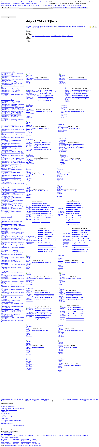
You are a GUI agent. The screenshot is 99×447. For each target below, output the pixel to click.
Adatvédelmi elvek (36, 445)
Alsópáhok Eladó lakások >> (42, 312)
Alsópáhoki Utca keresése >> (40, 364)
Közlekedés (19, 151)
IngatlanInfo (20, 111)
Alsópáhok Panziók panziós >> (74, 295)
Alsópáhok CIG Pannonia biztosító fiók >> (43, 207)
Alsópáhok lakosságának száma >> (41, 262)
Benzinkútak (35, 440)
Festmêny (3, 415)
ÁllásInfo (17, 101)
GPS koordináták (36, 443)
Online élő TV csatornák (7, 196)
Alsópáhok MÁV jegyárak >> (74, 146)
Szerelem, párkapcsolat (6, 171)
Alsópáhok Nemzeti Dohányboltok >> (74, 262)
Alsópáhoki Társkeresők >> (71, 347)
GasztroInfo (20, 108)
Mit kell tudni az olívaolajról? (8, 406)
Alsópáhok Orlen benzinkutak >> (75, 318)
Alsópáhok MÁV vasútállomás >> (76, 144)
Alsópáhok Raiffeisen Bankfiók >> (47, 247)
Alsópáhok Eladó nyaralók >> (42, 317)
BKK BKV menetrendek (7, 75)
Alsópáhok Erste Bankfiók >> (45, 245)
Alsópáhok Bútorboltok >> (73, 209)
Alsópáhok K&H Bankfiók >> (45, 236)
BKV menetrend (37, 5)
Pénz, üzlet (19, 160)
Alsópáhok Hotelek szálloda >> (74, 294)
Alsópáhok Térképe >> (74, 128)
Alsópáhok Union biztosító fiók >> (41, 220)
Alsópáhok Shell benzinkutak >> (74, 315)
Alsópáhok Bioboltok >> (72, 220)
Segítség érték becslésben (7, 416)
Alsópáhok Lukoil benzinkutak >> (75, 320)
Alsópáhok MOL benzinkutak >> (74, 309)
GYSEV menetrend (26, 440)
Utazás (16, 179)
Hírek (56, 5)
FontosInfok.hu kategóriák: (7, 100)
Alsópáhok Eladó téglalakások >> (44, 313)
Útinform (17, 90)
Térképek (18, 88)
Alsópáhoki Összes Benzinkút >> (75, 307)
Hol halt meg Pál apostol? (7, 423)
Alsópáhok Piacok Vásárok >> (74, 224)
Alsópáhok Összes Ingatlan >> (43, 308)
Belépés (72, 5)
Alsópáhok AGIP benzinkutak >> (74, 311)
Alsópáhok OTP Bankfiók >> (45, 232)
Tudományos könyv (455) (7, 316)
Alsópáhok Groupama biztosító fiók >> (42, 209)
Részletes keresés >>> (58, 7)
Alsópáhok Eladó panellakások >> (44, 315)
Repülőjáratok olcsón (6, 443)
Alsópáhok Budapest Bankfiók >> (46, 238)
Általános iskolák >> (83, 95)
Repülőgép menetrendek (7, 84)
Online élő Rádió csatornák (7, 190)
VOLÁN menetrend (43, 399)
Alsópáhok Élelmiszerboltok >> (74, 205)
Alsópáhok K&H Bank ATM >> (79, 236)
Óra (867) (15, 250)
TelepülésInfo (21, 119)
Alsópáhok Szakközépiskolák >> (80, 97)
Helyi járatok (4, 439)
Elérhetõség (21, 445)
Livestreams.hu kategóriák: (7, 187)
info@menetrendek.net (6, 434)
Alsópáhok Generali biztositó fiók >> (42, 217)
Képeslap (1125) (19, 238)
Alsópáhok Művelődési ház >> (46, 98)
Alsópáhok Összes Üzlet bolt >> (74, 203)
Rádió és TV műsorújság (7, 207)
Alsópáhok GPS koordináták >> (40, 128)
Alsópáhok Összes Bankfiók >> (46, 230)
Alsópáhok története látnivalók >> (43, 278)
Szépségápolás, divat (6, 168)
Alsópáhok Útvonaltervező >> (42, 160)
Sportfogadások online (6, 210)
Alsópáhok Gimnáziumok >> (79, 98)
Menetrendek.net (9, 445)
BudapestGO (16, 443)
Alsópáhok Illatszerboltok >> (73, 217)
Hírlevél (15, 445)
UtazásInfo (19, 121)
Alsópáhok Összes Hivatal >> (46, 90)
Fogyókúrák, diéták (5, 144)
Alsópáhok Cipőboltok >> (72, 213)
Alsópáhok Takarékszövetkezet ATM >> (82, 240)
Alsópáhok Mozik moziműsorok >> (43, 297)
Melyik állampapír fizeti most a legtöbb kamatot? (13, 408)
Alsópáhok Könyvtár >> (44, 100)
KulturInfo (18, 112)
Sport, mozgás (21, 162)
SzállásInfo (19, 115)
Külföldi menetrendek (6, 440)
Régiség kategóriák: (5, 219)
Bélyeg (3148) (17, 224)
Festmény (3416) (20, 232)
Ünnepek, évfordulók (6, 182)
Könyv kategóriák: (5, 271)
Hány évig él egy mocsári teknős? (9, 410)
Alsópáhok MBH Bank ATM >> (80, 234)
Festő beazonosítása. (6, 413)
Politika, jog (20, 161)
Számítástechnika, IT (6, 165)
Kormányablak (4, 418)
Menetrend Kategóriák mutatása (8, 17)
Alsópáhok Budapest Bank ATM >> (81, 238)
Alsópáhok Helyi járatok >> (41, 147)
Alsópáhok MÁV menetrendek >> (42, 146)
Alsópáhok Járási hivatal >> (45, 97)
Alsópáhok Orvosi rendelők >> (44, 111)
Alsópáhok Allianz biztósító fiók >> (41, 213)
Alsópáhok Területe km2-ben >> (40, 190)
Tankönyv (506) (20, 310)
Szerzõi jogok (28, 445)
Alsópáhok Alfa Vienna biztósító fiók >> (42, 215)
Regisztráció (78, 5)
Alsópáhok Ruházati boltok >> (74, 211)
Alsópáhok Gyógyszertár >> (76, 111)
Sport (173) (16, 309)
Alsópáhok (75, 95)
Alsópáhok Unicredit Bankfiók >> (46, 249)
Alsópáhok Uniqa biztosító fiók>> (41, 222)
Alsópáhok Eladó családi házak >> (44, 310)
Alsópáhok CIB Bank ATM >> (79, 251)
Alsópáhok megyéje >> (38, 174)
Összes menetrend (9, 5)
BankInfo (18, 102)
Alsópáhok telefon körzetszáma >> (78, 79)
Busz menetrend (19, 5)
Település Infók (51, 5)
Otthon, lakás (20, 158)
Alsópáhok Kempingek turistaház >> (75, 299)
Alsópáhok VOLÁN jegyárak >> (75, 147)
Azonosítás (3, 422)
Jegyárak (43, 5)
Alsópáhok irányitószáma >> (41, 79)
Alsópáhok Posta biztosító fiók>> (41, 205)
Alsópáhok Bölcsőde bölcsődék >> (81, 91)
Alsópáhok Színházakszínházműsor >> (44, 295)
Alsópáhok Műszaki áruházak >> (74, 207)
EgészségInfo (20, 107)
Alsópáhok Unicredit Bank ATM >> (81, 249)
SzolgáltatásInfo (4, 118)
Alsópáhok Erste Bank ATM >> (80, 245)
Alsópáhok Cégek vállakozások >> (74, 330)
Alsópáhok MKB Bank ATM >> (80, 243)
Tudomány (18, 178)
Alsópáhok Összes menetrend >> (42, 142)
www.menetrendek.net (6, 432)
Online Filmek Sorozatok (7, 201)
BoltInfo (17, 105)
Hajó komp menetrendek (7, 80)
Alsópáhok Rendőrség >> (75, 160)
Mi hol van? (62, 5)
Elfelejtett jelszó (17, 440)
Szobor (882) (17, 260)
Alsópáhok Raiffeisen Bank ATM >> (81, 247)
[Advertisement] (29, 12)
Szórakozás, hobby (5, 173)
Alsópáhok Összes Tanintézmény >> (81, 90)
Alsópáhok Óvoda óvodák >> (79, 93)
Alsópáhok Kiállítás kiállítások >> (43, 299)
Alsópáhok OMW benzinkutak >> (75, 313)
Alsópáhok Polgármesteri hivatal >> (47, 91)
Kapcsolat (68, 5)
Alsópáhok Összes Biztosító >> (40, 203)
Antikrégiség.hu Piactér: (6, 217)
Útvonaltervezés (5, 93)
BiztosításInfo (21, 104)
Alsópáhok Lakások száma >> (73, 278)
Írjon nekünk (16, 442)
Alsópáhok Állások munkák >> (40, 330)
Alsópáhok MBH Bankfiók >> (45, 234)
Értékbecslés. (4, 411)
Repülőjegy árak (5, 442)
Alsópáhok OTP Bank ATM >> (79, 232)
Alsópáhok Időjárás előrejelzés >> (72, 190)
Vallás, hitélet (20, 183)
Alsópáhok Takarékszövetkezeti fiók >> (48, 240)
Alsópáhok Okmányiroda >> (45, 93)
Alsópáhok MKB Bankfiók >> (45, 243)
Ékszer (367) (17, 228)
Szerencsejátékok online (6, 212)
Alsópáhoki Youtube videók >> (72, 365)
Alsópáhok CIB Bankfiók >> (45, 251)
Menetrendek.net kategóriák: (8, 72)
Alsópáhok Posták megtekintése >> (73, 174)
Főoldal (2, 5)
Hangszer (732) (19, 236)
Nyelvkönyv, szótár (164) (7, 302)
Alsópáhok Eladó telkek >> (42, 319)
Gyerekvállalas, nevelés (6, 150)
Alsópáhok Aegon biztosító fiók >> (41, 211)
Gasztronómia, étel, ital (6, 147)
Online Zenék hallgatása (6, 204)
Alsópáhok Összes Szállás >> (73, 292)
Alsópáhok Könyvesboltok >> (74, 215)
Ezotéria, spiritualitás (6, 141)
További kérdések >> (19, 425)
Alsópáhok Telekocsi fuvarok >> (42, 149)
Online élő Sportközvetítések (8, 193)
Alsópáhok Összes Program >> (42, 292)
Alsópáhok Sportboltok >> (73, 222)
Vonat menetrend (27, 5)
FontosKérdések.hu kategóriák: (8, 125)
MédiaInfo (18, 114)
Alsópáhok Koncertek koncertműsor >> (44, 294)
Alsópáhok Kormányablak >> (46, 95)
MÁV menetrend (5, 400)
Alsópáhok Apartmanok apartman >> (75, 297)
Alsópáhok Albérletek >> (38, 347)
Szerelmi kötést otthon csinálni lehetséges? (11, 420)
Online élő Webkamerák (6, 199)
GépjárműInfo (21, 109)
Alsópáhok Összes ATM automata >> (81, 230)
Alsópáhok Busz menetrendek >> (42, 144)
